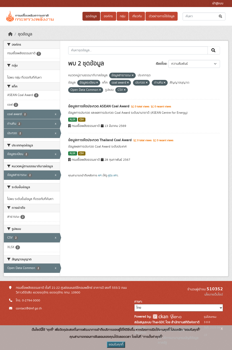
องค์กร (108, 16)
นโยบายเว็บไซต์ (213, 294)
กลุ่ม (122, 16)
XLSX (72, 119)
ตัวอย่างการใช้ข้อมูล (161, 16)
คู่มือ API (112, 175)
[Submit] (221, 16)
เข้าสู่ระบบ (217, 3)
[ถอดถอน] (132, 75)
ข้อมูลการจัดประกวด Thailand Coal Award (100, 140)
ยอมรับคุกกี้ (116, 344)
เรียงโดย (161, 64)
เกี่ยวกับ (137, 16)
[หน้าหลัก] (10, 34)
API (100, 175)
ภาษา (138, 301)
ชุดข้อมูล (91, 16)
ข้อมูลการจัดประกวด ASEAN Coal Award (99, 106)
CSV (82, 119)
